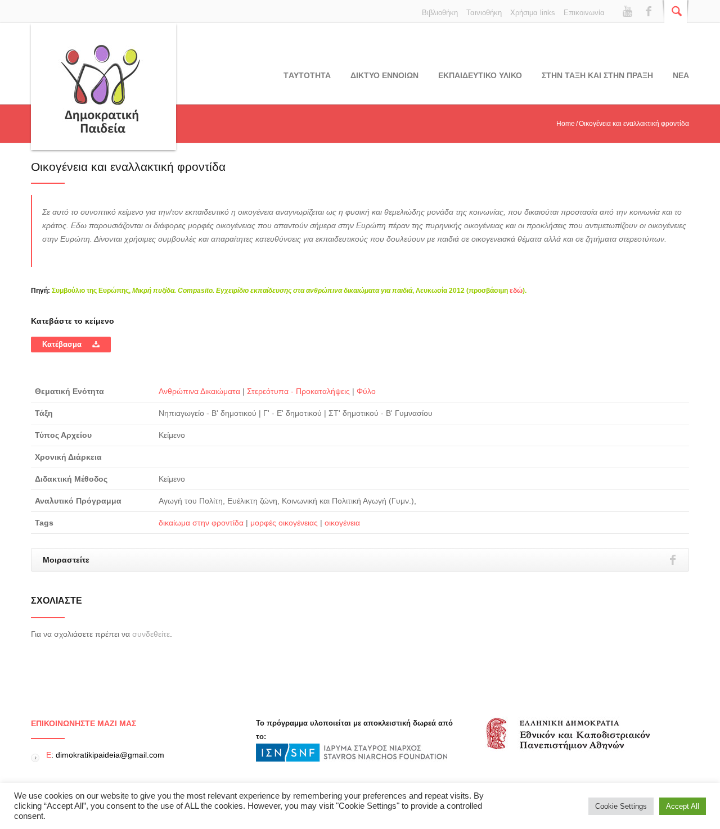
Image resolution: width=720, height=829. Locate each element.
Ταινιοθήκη (484, 12)
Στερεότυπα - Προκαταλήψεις (298, 391)
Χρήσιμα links (532, 12)
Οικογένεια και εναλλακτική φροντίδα (128, 166)
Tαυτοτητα (307, 75)
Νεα (681, 75)
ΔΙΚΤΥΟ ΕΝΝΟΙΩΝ (384, 75)
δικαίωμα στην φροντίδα (201, 522)
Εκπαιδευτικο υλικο (480, 75)
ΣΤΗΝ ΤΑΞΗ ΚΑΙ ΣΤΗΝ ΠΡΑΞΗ (597, 75)
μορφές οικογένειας (284, 522)
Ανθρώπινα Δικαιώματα (199, 391)
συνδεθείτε (151, 633)
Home (565, 124)
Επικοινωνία (584, 12)
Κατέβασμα (63, 344)
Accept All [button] (682, 806)
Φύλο (366, 391)
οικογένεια (342, 522)
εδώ (516, 291)
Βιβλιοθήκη (440, 12)
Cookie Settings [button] (621, 806)
